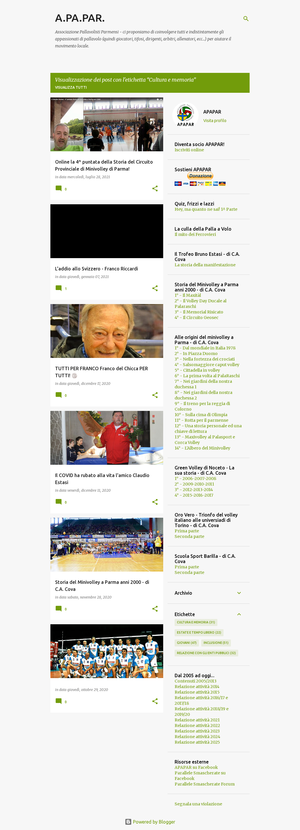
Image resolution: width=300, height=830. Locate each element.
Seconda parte (189, 536)
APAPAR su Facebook (196, 767)
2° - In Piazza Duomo (196, 353)
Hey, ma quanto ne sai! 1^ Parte (206, 209)
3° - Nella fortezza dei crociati (205, 359)
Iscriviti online (189, 149)
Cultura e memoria (195, 622)
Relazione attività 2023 (197, 731)
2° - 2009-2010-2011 (194, 484)
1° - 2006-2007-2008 (195, 478)
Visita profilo (214, 120)
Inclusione (216, 642)
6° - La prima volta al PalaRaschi (207, 375)
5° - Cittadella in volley (197, 370)
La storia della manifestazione (205, 264)
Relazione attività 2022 (197, 725)
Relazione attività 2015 (197, 692)
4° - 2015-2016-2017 (194, 495)
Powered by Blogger (153, 821)
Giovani (186, 642)
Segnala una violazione (198, 804)
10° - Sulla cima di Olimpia (201, 414)
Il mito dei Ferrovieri (195, 234)
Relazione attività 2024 (197, 736)
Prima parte (187, 531)
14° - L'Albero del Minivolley (202, 448)
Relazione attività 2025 (197, 742)
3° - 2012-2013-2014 (194, 489)
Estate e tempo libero (198, 632)
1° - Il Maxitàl (188, 295)
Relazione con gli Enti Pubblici (206, 653)
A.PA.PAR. (80, 18)
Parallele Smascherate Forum (205, 784)
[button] (154, 189)
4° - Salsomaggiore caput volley (207, 364)
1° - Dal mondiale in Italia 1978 (205, 348)
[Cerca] (246, 19)
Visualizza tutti (71, 87)
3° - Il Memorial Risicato (199, 312)
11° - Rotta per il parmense (201, 420)
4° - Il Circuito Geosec (197, 317)
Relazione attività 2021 (197, 720)
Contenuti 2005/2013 (196, 681)
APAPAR (212, 111)
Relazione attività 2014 (197, 686)
